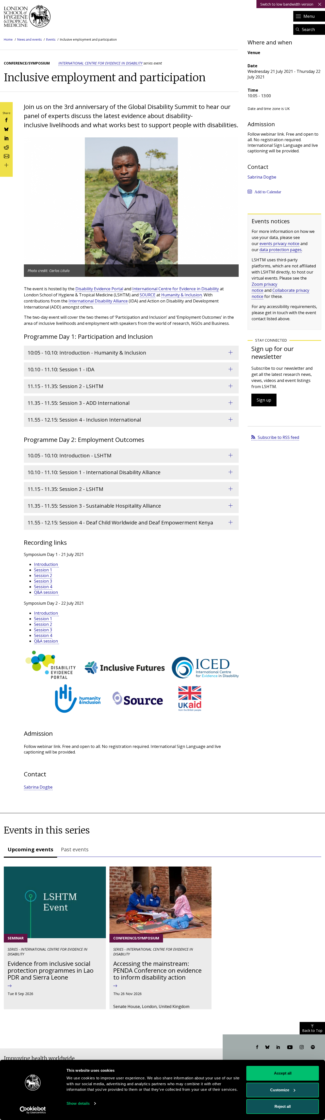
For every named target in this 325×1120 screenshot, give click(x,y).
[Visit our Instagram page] (302, 1047)
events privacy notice (279, 243)
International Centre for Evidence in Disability (100, 63)
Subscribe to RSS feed (278, 437)
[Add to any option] (6, 164)
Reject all (282, 1106)
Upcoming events (30, 849)
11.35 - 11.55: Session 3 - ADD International (78, 402)
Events (50, 39)
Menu (309, 16)
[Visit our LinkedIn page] (278, 1047)
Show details (78, 1103)
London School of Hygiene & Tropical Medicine (28, 16)
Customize (279, 1090)
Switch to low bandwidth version (286, 4)
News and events (29, 39)
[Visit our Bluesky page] (267, 1047)
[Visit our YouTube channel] (289, 1047)
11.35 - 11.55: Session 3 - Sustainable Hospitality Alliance (94, 505)
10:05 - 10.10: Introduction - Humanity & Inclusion (87, 352)
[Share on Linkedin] (6, 137)
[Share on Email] (6, 155)
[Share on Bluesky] (6, 128)
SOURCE (147, 295)
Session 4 (43, 586)
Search (308, 29)
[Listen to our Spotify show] (313, 1047)
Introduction (46, 564)
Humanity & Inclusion (181, 295)
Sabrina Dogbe (38, 787)
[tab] (30, 850)
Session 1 (43, 570)
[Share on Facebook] (6, 119)
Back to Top (312, 1030)
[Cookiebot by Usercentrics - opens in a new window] (33, 1110)
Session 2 (43, 575)
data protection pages (280, 249)
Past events (75, 849)
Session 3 (43, 581)
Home (8, 39)
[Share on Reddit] (6, 146)
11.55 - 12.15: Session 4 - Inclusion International (84, 419)
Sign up (264, 400)
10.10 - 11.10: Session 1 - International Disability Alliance (94, 472)
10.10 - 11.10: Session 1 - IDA (61, 369)
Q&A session (46, 592)
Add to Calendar (267, 192)
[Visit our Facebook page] (257, 1047)
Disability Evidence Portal (99, 289)
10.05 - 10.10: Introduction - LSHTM (69, 455)
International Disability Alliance (98, 301)
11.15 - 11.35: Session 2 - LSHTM (65, 386)
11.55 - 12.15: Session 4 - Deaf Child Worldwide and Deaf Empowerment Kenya (120, 522)
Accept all (282, 1073)
